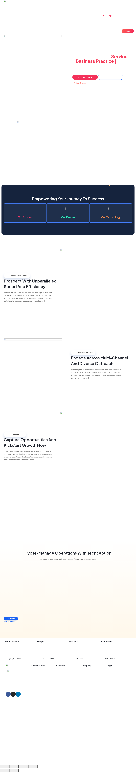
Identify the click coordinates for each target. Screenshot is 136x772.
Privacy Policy (112, 676)
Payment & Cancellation (116, 695)
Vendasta (60, 673)
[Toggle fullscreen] (14, 766)
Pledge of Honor (88, 684)
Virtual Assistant (85, 17)
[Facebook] (8, 694)
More (96, 17)
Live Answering (63, 17)
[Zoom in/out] (4, 766)
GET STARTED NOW (85, 77)
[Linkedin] (18, 694)
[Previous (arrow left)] (4, 770)
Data (73, 17)
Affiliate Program (88, 687)
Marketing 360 (62, 670)
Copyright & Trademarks (116, 704)
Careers (85, 693)
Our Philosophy (87, 681)
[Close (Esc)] (33, 766)
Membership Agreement (116, 693)
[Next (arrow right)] (14, 770)
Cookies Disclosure (114, 681)
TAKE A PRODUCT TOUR (110, 77)
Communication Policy (115, 690)
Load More (11, 619)
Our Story (85, 679)
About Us (85, 670)
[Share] (23, 766)
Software (51, 17)
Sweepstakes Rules (114, 684)
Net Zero (85, 695)
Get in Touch (86, 690)
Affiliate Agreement (114, 701)
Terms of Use (112, 679)
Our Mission (86, 673)
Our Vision (86, 676)
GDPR (109, 670)
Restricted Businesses (115, 698)
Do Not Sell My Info (114, 687)
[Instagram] (13, 694)
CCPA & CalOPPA (113, 673)
